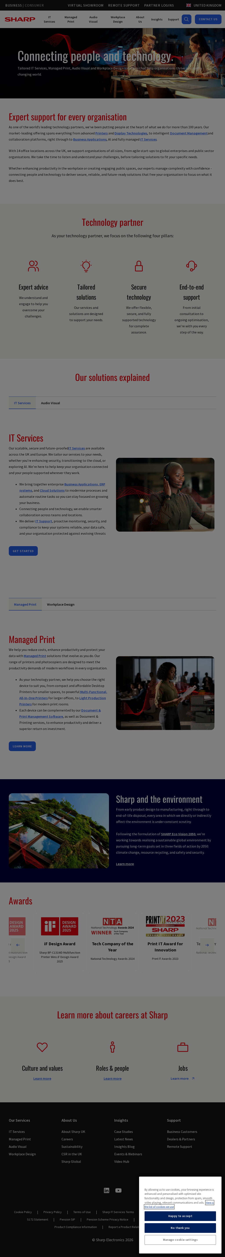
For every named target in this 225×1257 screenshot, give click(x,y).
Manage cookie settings (180, 1240)
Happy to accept (180, 1216)
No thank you (180, 1228)
